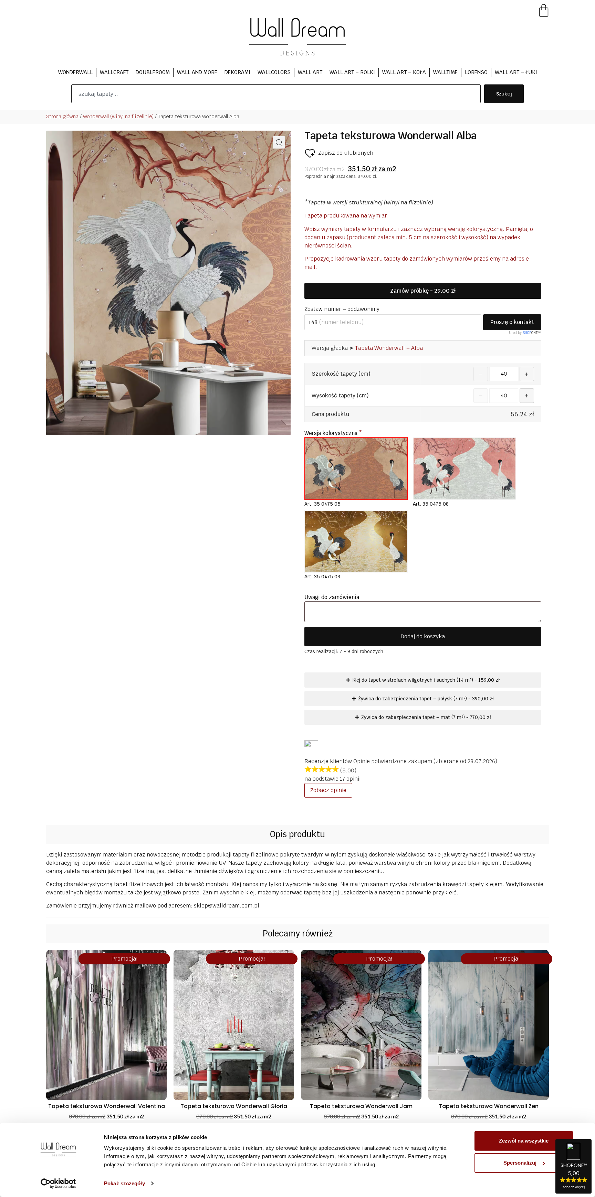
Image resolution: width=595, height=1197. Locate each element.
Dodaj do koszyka (422, 636)
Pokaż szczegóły (124, 1183)
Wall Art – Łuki (516, 72)
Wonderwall (75, 72)
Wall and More (197, 72)
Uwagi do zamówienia (332, 597)
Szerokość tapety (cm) (341, 374)
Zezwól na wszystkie (524, 1141)
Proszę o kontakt (512, 322)
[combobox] (276, 93)
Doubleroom (153, 72)
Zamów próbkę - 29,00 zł (423, 290)
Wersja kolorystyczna (333, 433)
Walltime (445, 72)
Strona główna (62, 116)
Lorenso (476, 72)
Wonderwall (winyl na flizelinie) (118, 116)
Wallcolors (274, 72)
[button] (279, 142)
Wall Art (310, 72)
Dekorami (237, 72)
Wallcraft (114, 72)
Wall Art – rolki (352, 72)
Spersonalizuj (519, 1163)
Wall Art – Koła (404, 72)
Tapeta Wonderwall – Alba (389, 348)
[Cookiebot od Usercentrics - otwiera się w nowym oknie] (58, 1183)
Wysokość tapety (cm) (340, 395)
